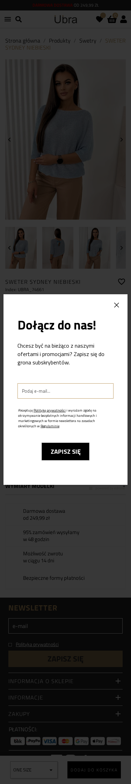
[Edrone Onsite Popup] (65, 392)
